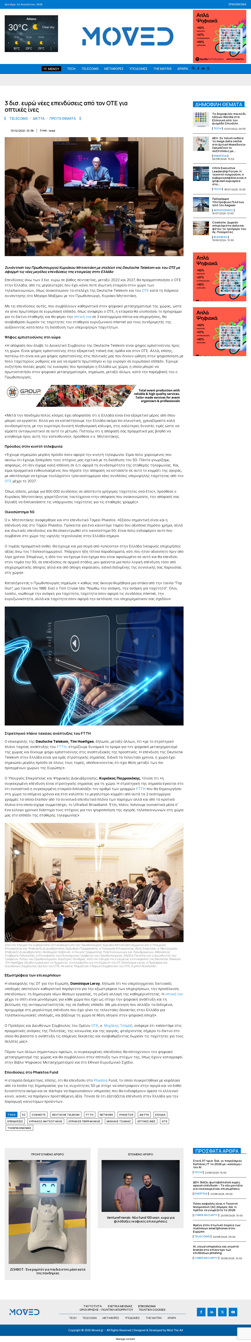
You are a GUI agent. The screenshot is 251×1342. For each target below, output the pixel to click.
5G (23, 1114)
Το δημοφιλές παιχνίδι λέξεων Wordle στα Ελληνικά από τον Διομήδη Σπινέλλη (229, 119)
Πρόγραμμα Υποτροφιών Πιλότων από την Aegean (228, 202)
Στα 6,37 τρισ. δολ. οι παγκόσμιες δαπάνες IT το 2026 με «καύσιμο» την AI (217, 1164)
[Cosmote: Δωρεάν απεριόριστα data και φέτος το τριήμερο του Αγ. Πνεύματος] (201, 228)
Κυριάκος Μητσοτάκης (45, 1121)
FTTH (61, 747)
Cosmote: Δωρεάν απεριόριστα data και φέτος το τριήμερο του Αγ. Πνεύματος (229, 227)
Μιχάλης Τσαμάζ (118, 1025)
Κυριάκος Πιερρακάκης (84, 1121)
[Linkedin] (203, 68)
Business (220, 237)
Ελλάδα (160, 1114)
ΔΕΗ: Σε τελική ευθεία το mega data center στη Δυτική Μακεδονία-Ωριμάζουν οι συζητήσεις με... (229, 144)
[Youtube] (233, 1312)
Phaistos (101, 1080)
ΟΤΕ (145, 290)
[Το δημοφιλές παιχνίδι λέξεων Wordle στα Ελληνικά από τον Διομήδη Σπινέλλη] (201, 119)
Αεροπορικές (223, 210)
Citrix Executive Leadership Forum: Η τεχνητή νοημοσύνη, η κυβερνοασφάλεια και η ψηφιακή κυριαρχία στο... (229, 176)
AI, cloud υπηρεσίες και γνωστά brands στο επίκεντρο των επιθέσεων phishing (216, 1249)
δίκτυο (144, 1114)
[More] (179, 130)
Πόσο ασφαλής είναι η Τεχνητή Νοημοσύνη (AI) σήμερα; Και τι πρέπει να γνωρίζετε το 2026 (215, 1207)
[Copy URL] (170, 130)
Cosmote (39, 1114)
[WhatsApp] (125, 130)
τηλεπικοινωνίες (19, 1128)
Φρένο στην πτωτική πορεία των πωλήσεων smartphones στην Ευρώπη (216, 1228)
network (106, 1114)
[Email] (143, 130)
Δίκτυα (39, 118)
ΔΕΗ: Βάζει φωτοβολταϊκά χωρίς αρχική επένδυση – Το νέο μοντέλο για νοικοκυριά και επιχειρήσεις (218, 1185)
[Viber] (161, 130)
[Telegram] (152, 130)
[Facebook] (198, 68)
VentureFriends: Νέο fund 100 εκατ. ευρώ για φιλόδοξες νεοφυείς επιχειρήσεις (141, 1219)
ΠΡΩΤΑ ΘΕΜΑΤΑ (63, 118)
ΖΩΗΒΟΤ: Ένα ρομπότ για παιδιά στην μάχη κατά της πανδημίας (47, 1271)
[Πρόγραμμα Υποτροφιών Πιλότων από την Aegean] (201, 204)
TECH (217, 128)
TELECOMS (18, 118)
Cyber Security (206, 1215)
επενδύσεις (15, 1121)
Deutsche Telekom (66, 1114)
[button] (193, 68)
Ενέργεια (220, 156)
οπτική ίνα (82, 317)
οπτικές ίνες (146, 1121)
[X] (208, 68)
